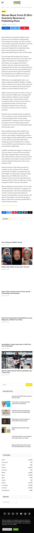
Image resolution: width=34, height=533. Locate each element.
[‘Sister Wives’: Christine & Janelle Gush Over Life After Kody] (6, 404)
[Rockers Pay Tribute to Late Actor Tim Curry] (17, 256)
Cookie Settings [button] (7, 529)
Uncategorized (5, 490)
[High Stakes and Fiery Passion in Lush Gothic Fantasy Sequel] (6, 421)
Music (3, 11)
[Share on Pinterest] (24, 28)
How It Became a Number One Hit (12, 242)
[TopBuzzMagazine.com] (17, 2)
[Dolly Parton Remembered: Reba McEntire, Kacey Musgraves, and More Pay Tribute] (17, 307)
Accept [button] (16, 529)
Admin (4, 24)
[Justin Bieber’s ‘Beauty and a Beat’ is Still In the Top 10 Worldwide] (17, 333)
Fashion (4, 467)
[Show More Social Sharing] (30, 28)
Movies (3, 472)
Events (3, 465)
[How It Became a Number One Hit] (17, 231)
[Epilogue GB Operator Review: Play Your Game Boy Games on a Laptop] (6, 447)
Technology (5, 485)
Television (4, 487)
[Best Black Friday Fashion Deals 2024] (6, 430)
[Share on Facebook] (6, 28)
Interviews (4, 470)
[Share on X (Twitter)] (15, 28)
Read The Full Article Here (9, 205)
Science (4, 482)
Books (3, 459)
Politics (4, 480)
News (3, 477)
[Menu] (3, 2)
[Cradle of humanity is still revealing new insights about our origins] (6, 438)
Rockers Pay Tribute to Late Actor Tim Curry (15, 267)
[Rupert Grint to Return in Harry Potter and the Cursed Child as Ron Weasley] (17, 281)
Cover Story (5, 462)
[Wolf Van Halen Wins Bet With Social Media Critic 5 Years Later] (17, 360)
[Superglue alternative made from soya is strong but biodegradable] (6, 413)
